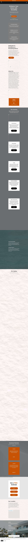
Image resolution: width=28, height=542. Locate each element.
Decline (5, 540)
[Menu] (26, 2)
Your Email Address (10, 534)
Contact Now (14, 16)
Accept (2, 540)
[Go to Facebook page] (8, 530)
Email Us (14, 491)
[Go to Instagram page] (10, 530)
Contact (11, 57)
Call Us (14, 488)
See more (14, 226)
